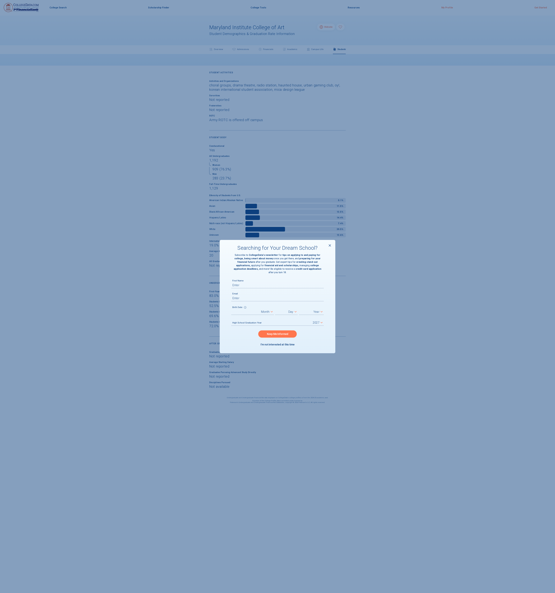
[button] (245, 307)
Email (235, 293)
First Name (238, 280)
